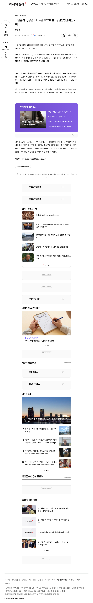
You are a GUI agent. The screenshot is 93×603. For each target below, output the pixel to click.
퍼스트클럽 (32, 580)
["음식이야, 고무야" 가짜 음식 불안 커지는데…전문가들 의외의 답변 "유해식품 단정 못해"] (65, 467)
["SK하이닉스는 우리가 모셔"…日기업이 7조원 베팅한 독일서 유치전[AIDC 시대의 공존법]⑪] (65, 445)
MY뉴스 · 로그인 (73, 4)
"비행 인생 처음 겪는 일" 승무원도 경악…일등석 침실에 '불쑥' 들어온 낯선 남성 (60, 127)
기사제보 (47, 580)
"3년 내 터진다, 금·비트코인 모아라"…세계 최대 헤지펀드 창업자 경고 (60, 112)
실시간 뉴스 (34, 4)
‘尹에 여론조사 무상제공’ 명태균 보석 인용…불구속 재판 (53, 257)
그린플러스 (33, 45)
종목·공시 (23, 15)
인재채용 (24, 580)
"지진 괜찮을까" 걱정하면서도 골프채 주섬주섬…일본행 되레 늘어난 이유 (54, 532)
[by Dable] (67, 477)
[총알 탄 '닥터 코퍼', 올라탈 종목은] (28, 219)
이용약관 (71, 580)
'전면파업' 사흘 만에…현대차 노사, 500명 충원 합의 (53, 236)
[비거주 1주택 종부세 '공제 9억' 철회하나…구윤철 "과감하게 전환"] (28, 229)
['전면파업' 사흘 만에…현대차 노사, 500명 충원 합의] (28, 240)
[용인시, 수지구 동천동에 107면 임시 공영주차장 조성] (65, 434)
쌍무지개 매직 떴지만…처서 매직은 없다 (52, 543)
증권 (16, 15)
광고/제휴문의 (16, 580)
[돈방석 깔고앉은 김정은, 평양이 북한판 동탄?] (29, 514)
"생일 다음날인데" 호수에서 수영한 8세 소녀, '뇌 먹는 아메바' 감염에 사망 (60, 122)
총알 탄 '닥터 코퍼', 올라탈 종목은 (47, 215)
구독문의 (40, 580)
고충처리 (78, 580)
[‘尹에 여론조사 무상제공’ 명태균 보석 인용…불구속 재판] (28, 261)
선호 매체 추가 (39, 35)
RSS (53, 580)
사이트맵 (7, 583)
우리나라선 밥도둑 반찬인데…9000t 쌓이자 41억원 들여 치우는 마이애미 (60, 117)
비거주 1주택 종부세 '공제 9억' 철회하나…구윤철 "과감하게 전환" (52, 225)
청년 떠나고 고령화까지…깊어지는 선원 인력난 (52, 247)
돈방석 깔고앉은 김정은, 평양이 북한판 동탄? (54, 510)
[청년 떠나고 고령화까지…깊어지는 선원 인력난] (28, 250)
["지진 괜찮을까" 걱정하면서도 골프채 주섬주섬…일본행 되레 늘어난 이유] (29, 536)
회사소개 (7, 580)
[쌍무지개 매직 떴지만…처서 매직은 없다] (29, 548)
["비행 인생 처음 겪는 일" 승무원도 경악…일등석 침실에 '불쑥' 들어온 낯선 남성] (65, 456)
